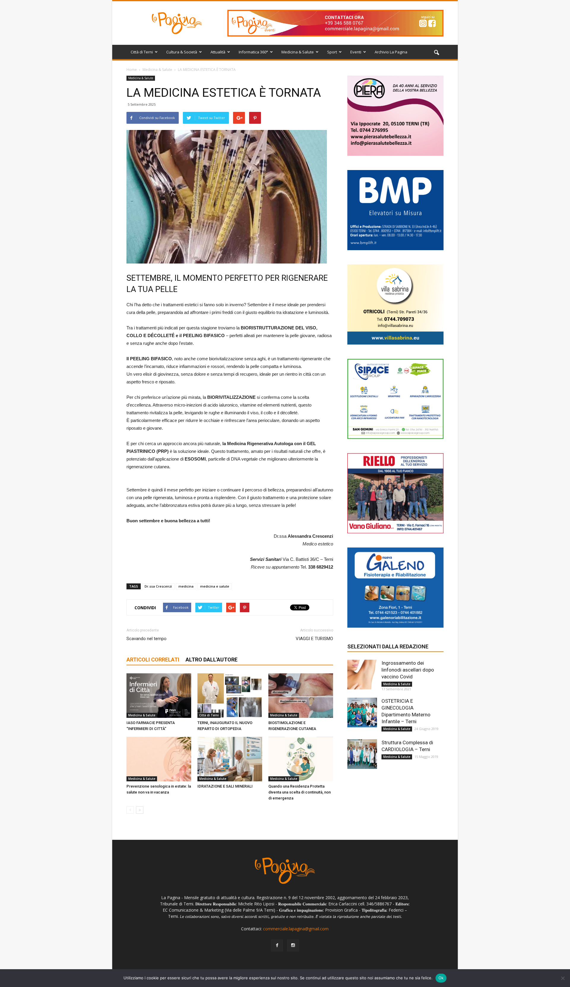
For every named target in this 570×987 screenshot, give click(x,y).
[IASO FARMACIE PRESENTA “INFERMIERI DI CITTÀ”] (158, 695)
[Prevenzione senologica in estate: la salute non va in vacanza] (158, 759)
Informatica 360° (253, 52)
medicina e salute (214, 586)
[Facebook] (277, 945)
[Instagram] (293, 945)
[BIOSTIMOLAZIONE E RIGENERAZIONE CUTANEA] (300, 695)
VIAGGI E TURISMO (314, 638)
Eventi (355, 52)
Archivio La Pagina (391, 52)
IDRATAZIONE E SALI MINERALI (225, 786)
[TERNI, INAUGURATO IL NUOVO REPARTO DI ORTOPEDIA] (229, 695)
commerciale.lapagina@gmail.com (296, 929)
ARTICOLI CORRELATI (152, 659)
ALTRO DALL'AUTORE (212, 659)
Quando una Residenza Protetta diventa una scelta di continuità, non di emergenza (299, 792)
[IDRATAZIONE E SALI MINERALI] (229, 759)
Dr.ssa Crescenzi (158, 586)
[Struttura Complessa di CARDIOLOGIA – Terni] (362, 754)
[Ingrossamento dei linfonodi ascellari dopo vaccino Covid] (362, 674)
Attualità (217, 52)
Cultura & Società (181, 52)
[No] (563, 978)
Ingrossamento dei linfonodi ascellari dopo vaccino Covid (407, 670)
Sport (332, 52)
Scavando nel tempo (146, 638)
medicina (186, 586)
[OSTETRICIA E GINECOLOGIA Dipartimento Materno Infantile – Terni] (362, 712)
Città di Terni (142, 52)
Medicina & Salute (297, 52)
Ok (441, 977)
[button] (436, 53)
